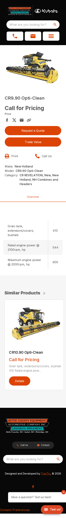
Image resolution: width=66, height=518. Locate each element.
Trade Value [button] (33, 142)
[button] (15, 36)
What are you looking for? (28, 24)
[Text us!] (52, 510)
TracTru (45, 473)
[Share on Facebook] (7, 120)
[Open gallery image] (33, 67)
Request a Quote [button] (33, 130)
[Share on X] (14, 120)
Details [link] (19, 381)
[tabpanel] (33, 68)
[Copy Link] (29, 120)
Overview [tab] (33, 196)
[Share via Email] (21, 120)
